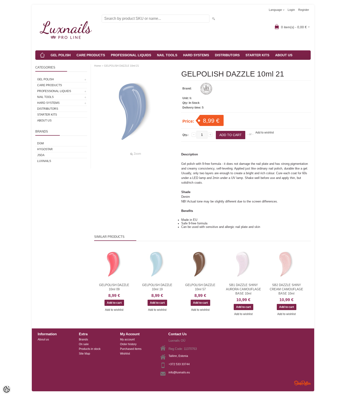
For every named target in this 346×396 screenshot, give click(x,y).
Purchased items (130, 349)
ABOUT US (283, 55)
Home (97, 65)
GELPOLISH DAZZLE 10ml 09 (114, 287)
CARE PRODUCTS (90, 55)
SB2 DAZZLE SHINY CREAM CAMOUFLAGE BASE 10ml (286, 289)
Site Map (84, 353)
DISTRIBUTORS (227, 55)
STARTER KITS (257, 55)
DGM (40, 143)
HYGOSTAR (45, 149)
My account (127, 339)
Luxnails (44, 161)
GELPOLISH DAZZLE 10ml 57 (200, 287)
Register (303, 10)
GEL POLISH (61, 55)
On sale (84, 344)
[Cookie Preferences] (6, 389)
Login (291, 10)
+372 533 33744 (179, 364)
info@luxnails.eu (179, 372)
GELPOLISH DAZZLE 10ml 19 (157, 287)
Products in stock (90, 349)
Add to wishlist (264, 132)
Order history (128, 344)
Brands (83, 339)
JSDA (40, 155)
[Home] (42, 55)
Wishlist (125, 353)
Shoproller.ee (302, 383)
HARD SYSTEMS (196, 55)
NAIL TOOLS (167, 55)
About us (43, 339)
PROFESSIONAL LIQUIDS (131, 55)
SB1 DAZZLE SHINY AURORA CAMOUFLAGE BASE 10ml (243, 289)
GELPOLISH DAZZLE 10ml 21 (121, 65)
